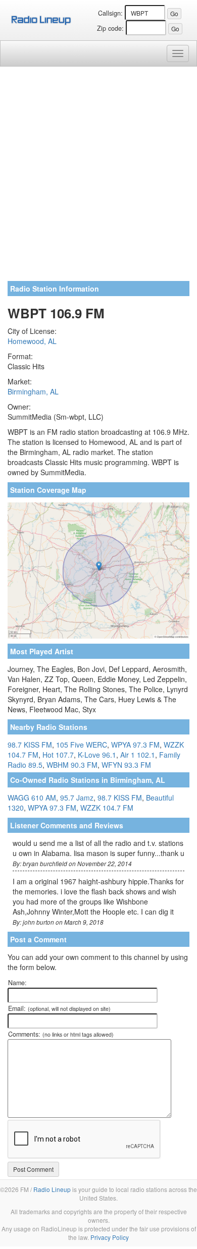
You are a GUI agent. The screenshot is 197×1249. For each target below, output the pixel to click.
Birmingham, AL (33, 391)
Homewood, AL (32, 341)
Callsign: (110, 13)
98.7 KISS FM (30, 745)
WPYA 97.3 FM (135, 745)
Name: (17, 982)
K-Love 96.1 (97, 755)
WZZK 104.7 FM (106, 808)
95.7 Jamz (76, 797)
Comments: (61, 1034)
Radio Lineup (52, 1189)
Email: (59, 1008)
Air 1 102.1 (137, 755)
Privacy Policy (109, 1237)
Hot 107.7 (58, 755)
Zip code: (110, 28)
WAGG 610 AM (32, 797)
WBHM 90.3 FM (71, 765)
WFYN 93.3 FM (126, 765)
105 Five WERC (81, 745)
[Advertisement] (98, 177)
